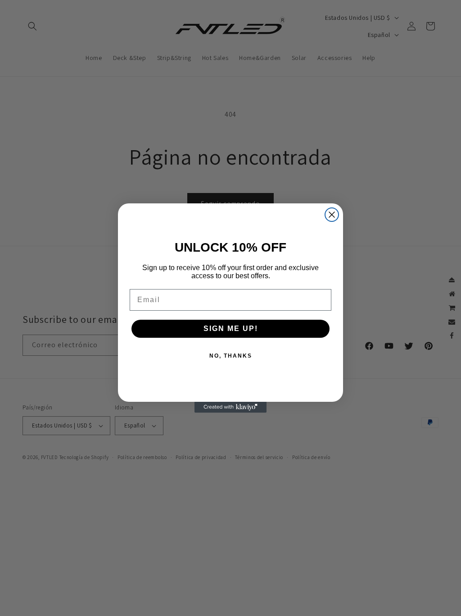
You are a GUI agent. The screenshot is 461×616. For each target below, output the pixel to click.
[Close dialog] (332, 214)
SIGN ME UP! (230, 328)
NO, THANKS (230, 356)
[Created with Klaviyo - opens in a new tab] (230, 407)
